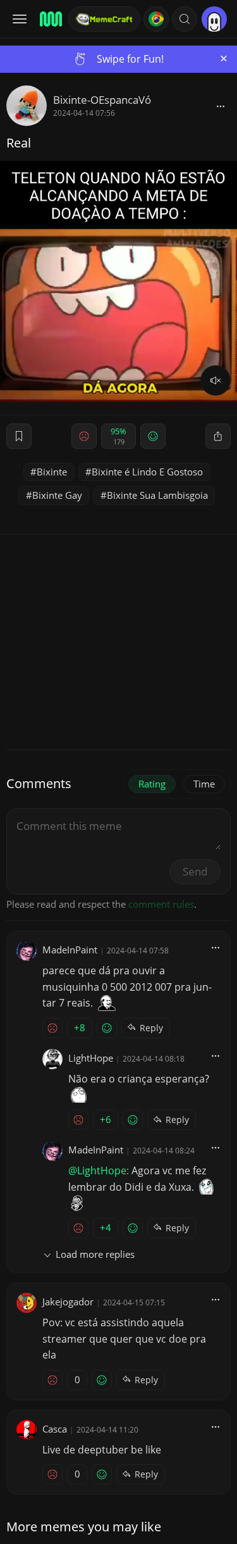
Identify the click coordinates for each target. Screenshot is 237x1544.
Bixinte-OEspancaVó (102, 99)
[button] (184, 19)
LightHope (91, 1057)
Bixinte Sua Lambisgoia (157, 495)
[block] (220, 106)
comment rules (161, 904)
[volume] (215, 380)
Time (204, 783)
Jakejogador (68, 1301)
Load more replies (95, 1254)
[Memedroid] (50, 19)
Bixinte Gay (57, 495)
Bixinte (52, 471)
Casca (55, 1428)
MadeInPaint (70, 949)
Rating (152, 783)
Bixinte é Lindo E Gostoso (147, 471)
